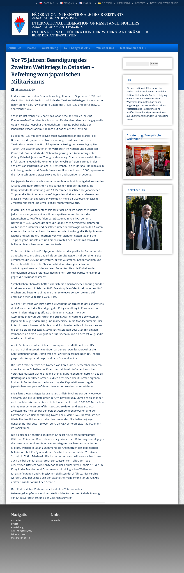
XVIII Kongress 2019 (77, 48)
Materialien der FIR (133, 48)
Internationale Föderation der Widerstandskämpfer (90, 31)
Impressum (123, 3)
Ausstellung (50, 48)
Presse (31, 48)
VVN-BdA (55, 520)
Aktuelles (14, 48)
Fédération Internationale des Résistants (78, 14)
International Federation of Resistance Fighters (85, 23)
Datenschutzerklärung (164, 3)
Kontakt (140, 3)
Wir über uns (105, 48)
